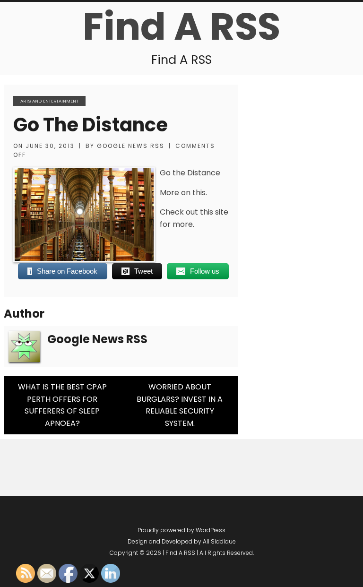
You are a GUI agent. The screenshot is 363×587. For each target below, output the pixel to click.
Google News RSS (130, 146)
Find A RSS (181, 26)
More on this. (183, 192)
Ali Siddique (219, 541)
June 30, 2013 (50, 146)
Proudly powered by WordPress (181, 530)
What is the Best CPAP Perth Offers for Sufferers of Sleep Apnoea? (62, 405)
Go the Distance (90, 125)
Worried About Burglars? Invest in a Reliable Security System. (180, 405)
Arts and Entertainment (49, 101)
